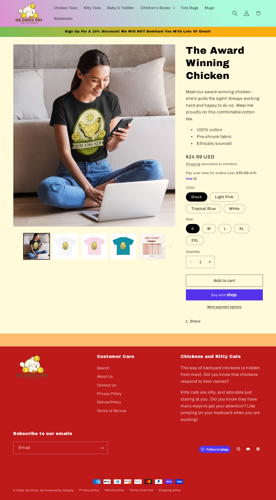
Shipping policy (170, 490)
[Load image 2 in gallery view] (65, 246)
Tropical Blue (203, 209)
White (234, 209)
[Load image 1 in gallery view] (36, 246)
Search (103, 368)
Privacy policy (89, 490)
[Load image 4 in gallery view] (123, 246)
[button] (157, 7)
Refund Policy (109, 402)
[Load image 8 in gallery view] (152, 246)
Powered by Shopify (59, 490)
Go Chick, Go (34, 490)
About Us (105, 376)
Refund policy (114, 490)
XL (241, 229)
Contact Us (106, 385)
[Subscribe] (101, 448)
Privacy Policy (109, 394)
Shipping (193, 164)
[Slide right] (170, 246)
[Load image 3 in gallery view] (94, 246)
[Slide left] (17, 246)
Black (196, 197)
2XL (195, 240)
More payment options (224, 307)
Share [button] (195, 321)
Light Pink (224, 197)
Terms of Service (111, 411)
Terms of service (141, 490)
